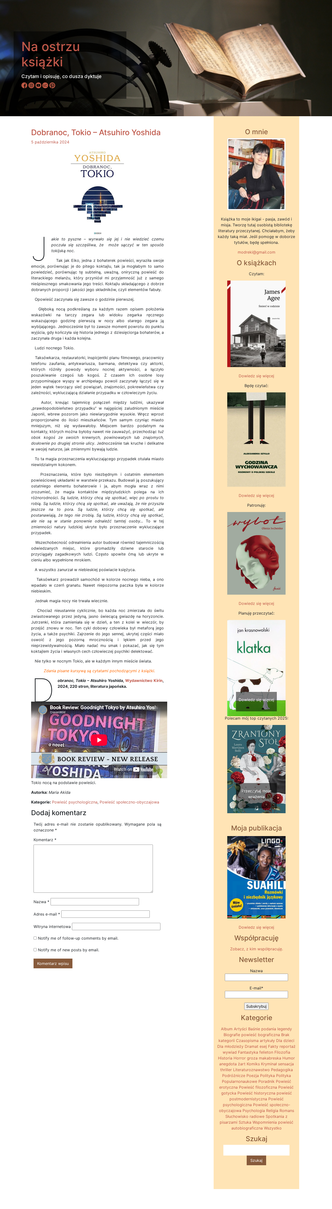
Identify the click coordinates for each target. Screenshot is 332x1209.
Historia (225, 1058)
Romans (287, 1110)
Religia (272, 1110)
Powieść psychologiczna (74, 802)
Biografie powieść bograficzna (252, 1034)
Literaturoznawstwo (251, 1069)
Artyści (240, 1028)
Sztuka (245, 1122)
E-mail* (256, 988)
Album (227, 1028)
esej (263, 1046)
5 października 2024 (50, 142)
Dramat (251, 1046)
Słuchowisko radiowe (244, 1116)
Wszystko (273, 1128)
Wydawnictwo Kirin (144, 680)
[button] (231, 659)
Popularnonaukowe (239, 1081)
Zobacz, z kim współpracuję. (256, 948)
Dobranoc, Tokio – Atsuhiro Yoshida (96, 132)
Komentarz (45, 839)
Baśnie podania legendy (270, 1028)
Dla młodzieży (230, 1046)
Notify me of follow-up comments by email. (78, 938)
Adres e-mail (47, 914)
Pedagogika (282, 1069)
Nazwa (41, 901)
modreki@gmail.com (256, 252)
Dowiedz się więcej (256, 375)
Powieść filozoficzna (258, 1087)
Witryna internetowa (52, 926)
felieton (266, 1052)
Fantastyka (248, 1052)
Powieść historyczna (256, 1093)
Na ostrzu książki (50, 54)
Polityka (267, 1075)
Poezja (252, 1075)
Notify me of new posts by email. (68, 949)
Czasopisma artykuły (255, 1040)
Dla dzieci (285, 1040)
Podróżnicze (233, 1075)
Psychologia (254, 1110)
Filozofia (282, 1052)
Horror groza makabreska (257, 1058)
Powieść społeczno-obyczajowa (129, 802)
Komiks (253, 1063)
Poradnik (266, 1081)
